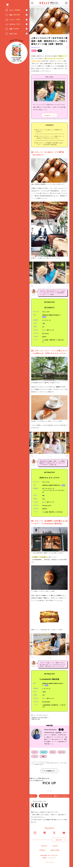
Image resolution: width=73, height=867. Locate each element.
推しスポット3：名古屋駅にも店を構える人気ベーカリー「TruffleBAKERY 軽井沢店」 (49, 143)
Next (67, 286)
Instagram (47, 115)
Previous (32, 286)
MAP (44, 317)
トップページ (34, 761)
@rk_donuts (45, 333)
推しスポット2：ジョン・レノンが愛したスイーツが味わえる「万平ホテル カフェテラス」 (50, 137)
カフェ (46, 761)
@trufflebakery (46, 701)
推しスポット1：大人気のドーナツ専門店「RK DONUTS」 (49, 130)
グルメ (40, 761)
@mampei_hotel (46, 505)
